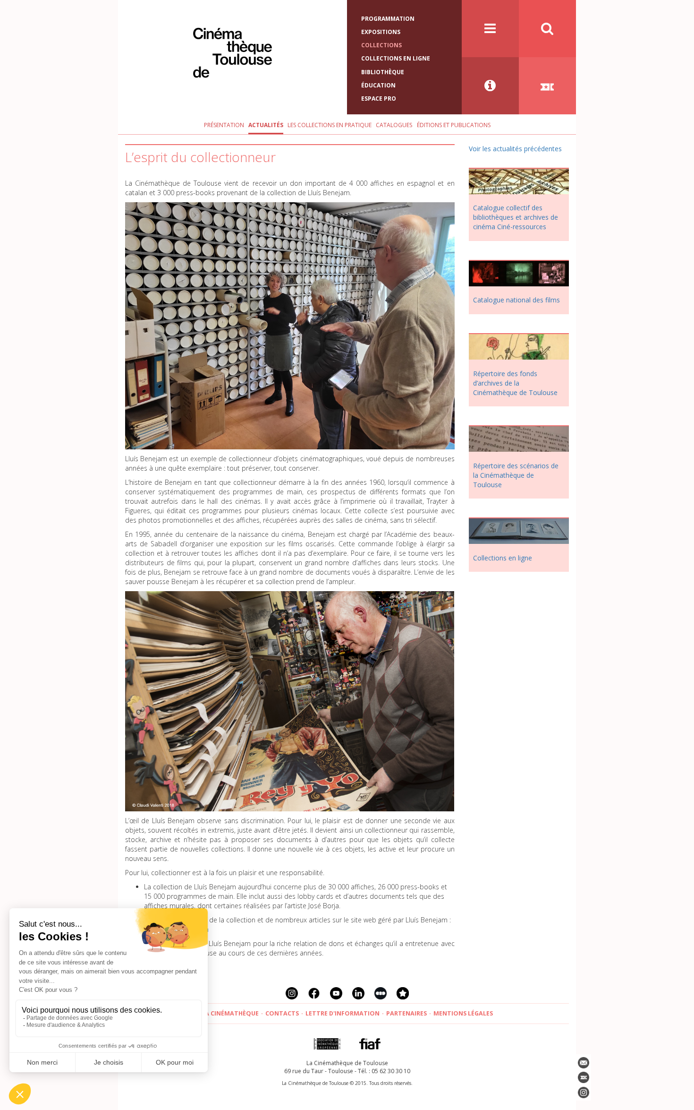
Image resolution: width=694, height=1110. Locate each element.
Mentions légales (463, 1013)
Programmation (388, 19)
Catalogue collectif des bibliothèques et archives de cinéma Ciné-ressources (515, 217)
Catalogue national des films (516, 299)
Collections (381, 45)
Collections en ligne (395, 58)
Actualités (265, 125)
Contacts (282, 1013)
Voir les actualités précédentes (515, 148)
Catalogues (394, 125)
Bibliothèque (382, 72)
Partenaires (406, 1013)
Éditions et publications (454, 125)
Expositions (380, 32)
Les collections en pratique (330, 125)
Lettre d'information (342, 1013)
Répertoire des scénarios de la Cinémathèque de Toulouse (516, 475)
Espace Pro (378, 99)
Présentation (224, 125)
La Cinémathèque (230, 1013)
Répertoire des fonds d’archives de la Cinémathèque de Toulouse (515, 383)
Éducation (378, 85)
